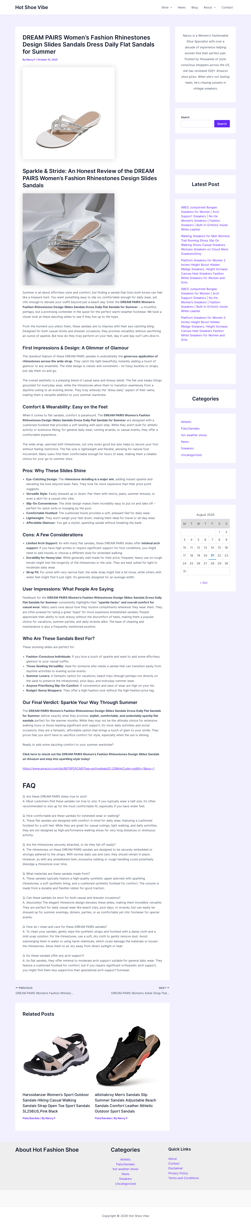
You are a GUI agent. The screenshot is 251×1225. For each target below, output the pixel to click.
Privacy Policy (178, 1173)
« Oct (203, 582)
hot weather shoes (194, 435)
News (182, 7)
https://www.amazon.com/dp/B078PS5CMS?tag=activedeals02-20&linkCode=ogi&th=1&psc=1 (88, 768)
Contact (227, 7)
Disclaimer (175, 1168)
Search (185, 117)
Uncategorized (191, 455)
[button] (170, 7)
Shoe (165, 7)
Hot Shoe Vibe (31, 7)
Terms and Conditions (183, 1178)
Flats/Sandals (31, 1118)
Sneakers (187, 448)
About (208, 7)
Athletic (186, 422)
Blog (194, 7)
